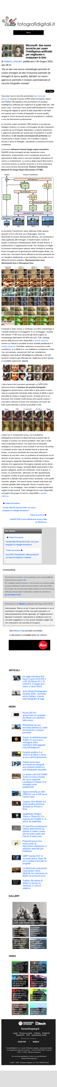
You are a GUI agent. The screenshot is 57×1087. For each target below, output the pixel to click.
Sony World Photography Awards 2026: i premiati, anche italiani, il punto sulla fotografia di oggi (35, 695)
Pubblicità (46, 1033)
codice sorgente (8, 346)
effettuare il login (19, 631)
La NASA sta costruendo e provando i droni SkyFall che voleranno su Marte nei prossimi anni (35, 872)
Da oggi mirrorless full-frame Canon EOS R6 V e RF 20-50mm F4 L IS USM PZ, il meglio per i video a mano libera (34, 681)
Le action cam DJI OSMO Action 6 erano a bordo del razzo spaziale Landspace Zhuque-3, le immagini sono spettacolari (35, 780)
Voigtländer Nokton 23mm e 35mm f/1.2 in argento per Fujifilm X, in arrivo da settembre (34, 818)
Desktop (22, 1042)
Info (24, 580)
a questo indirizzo (40, 340)
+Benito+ (22, 604)
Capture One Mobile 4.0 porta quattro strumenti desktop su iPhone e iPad (34, 805)
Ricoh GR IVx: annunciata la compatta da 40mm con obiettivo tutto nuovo (34, 716)
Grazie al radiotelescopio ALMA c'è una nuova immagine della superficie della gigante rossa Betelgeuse (35, 742)
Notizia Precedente (12, 503)
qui (38, 635)
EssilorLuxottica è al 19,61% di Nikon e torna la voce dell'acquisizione (35, 754)
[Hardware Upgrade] (26, 1026)
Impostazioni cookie (39, 1035)
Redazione (20, 1035)
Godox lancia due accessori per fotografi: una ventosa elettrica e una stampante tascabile (34, 766)
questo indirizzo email (12, 594)
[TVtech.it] (40, 1026)
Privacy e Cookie (25, 1033)
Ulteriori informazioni (34, 1052)
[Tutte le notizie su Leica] (29, 650)
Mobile (36, 1042)
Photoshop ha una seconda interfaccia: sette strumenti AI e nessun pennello (35, 729)
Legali (15, 1033)
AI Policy (37, 1033)
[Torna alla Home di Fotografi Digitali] (28, 26)
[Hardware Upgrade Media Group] (30, 1031)
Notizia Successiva (37, 515)
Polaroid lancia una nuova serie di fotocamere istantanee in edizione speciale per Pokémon (35, 846)
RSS (28, 1035)
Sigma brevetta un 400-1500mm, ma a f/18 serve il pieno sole (35, 794)
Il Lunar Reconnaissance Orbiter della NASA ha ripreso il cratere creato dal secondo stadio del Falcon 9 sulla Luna (35, 831)
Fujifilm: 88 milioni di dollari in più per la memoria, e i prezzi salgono (33, 884)
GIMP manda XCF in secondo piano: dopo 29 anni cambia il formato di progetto (34, 860)
